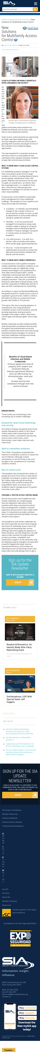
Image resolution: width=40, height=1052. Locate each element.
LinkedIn (3, 863)
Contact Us (6, 996)
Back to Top (29, 1040)
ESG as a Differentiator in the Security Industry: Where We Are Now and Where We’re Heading (21, 752)
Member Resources (10, 814)
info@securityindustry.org (17, 994)
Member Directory (9, 901)
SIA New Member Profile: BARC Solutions (18, 738)
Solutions (12, 19)
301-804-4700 (12, 990)
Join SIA (5, 889)
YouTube (3, 877)
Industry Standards (9, 818)
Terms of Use (6, 1038)
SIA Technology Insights (10, 50)
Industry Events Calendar (12, 822)
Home (4, 19)
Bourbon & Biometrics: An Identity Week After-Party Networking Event (19, 647)
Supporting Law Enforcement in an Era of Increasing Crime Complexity (20, 745)
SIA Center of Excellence (11, 810)
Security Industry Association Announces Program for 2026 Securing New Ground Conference (20, 731)
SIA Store (5, 893)
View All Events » (9, 713)
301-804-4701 (11, 992)
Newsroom (6, 905)
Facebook (3, 839)
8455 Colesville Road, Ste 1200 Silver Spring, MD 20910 (14, 983)
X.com (3, 851)
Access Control (23, 19)
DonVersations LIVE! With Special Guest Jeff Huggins (19, 699)
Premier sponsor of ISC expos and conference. (24, 911)
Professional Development (12, 826)
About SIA (6, 897)
